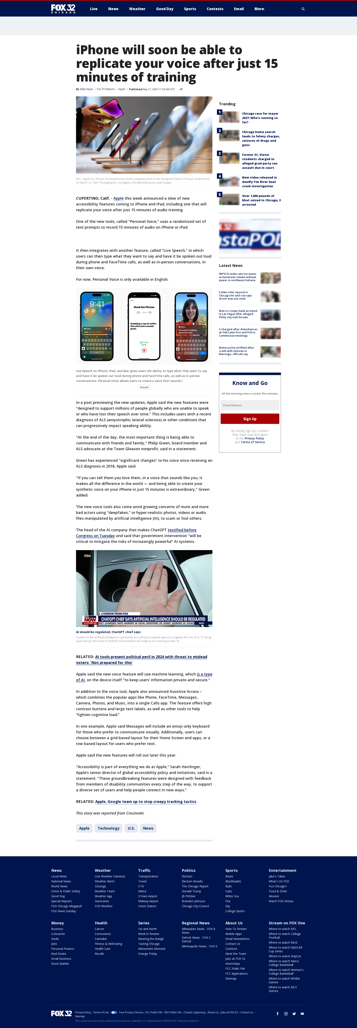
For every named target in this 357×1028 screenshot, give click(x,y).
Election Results (192, 881)
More (259, 8)
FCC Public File (235, 968)
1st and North (147, 929)
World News (59, 886)
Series (143, 922)
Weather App (103, 896)
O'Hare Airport (147, 896)
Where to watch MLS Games (283, 989)
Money (57, 922)
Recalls (99, 954)
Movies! (274, 896)
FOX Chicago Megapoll (66, 906)
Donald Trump (191, 891)
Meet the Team (235, 954)
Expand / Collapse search (303, 9)
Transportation (148, 876)
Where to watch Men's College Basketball (284, 963)
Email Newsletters (237, 939)
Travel (142, 881)
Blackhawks (233, 881)
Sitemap (230, 978)
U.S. (131, 828)
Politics (188, 870)
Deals (55, 939)
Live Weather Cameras (110, 876)
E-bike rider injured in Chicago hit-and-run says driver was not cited (235, 295)
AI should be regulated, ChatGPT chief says (108, 632)
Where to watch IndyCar (285, 956)
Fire (227, 901)
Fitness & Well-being (108, 944)
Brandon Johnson (193, 901)
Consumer (58, 934)
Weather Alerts (105, 881)
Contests (231, 949)
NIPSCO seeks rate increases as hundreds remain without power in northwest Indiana (237, 277)
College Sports (235, 911)
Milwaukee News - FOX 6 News (198, 930)
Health (101, 922)
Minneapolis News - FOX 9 (199, 946)
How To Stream (236, 929)
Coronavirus (103, 934)
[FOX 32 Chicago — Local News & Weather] (65, 9)
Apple (121, 89)
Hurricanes (102, 901)
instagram (286, 1013)
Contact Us (232, 944)
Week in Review (148, 934)
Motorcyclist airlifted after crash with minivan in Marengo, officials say (236, 351)
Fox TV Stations (106, 89)
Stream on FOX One (287, 922)
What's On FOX (279, 881)
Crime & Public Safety (65, 891)
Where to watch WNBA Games (284, 980)
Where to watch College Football (285, 935)
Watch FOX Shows (281, 901)
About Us (234, 922)
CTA (141, 886)
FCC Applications (236, 973)
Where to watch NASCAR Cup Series (285, 949)
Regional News (195, 922)
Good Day (58, 896)
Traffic (144, 870)
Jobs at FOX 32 (235, 959)
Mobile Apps (233, 934)
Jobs (54, 944)
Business (57, 929)
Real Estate (58, 954)
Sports (231, 870)
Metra (142, 891)
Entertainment (282, 870)
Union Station (147, 906)
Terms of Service (253, 442)
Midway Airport (148, 901)
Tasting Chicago (149, 944)
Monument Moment (151, 949)
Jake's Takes (277, 876)
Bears (229, 876)
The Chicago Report (195, 886)
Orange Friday (147, 954)
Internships (232, 964)
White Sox (232, 896)
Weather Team (105, 891)
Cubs (228, 891)
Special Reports (61, 901)
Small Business (61, 959)
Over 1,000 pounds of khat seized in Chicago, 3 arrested (261, 200)
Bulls (228, 886)
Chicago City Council (195, 906)
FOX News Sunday (63, 911)
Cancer (99, 929)
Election (187, 876)
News (148, 828)
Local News (59, 876)
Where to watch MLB (283, 942)
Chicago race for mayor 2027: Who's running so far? (260, 118)
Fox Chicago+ (278, 886)
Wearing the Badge (151, 939)
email (302, 1013)
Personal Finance (62, 949)
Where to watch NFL (282, 929)
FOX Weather (104, 906)
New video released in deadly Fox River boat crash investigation (259, 181)
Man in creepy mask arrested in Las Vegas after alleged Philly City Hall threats (238, 314)
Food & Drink (278, 891)
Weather (103, 870)
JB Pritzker (189, 896)
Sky (227, 906)
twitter (294, 1013)
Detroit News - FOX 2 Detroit (196, 939)
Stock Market (60, 964)
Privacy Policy (254, 438)
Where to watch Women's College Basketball (286, 971)
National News (61, 881)
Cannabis (101, 939)
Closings (100, 886)
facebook (277, 1013)
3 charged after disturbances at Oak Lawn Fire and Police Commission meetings (238, 332)
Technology (108, 828)
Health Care (103, 949)
